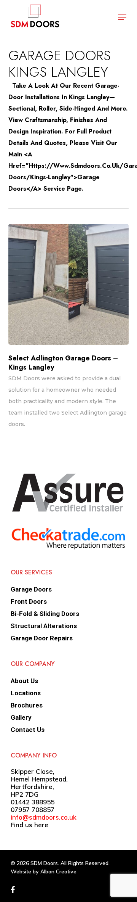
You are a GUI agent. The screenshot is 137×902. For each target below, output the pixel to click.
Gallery (21, 717)
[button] (122, 17)
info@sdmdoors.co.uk (43, 817)
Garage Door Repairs (42, 638)
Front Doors (29, 601)
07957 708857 (32, 810)
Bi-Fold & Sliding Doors (45, 613)
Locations (26, 693)
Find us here (29, 825)
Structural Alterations (44, 626)
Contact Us (28, 729)
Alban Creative (58, 871)
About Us (24, 681)
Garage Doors (31, 589)
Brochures (27, 705)
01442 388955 (32, 802)
